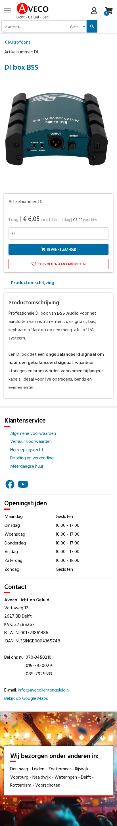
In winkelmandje (61, 249)
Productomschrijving (32, 282)
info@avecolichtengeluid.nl (44, 689)
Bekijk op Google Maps (26, 698)
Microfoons (18, 42)
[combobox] (34, 26)
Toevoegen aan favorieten (61, 263)
